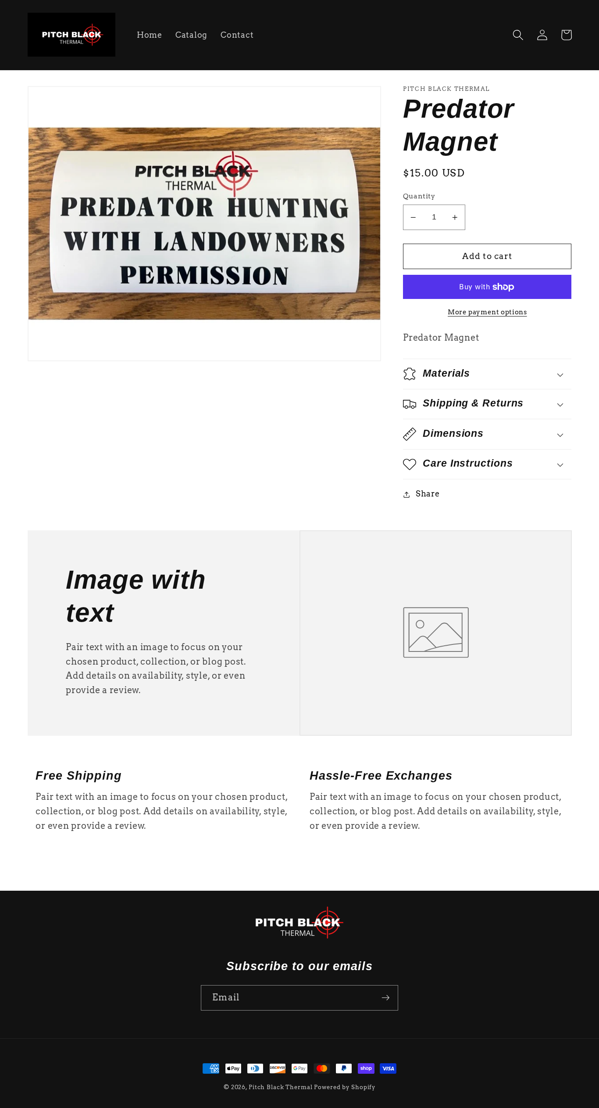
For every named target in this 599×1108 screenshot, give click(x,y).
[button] (518, 35)
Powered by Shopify (344, 1087)
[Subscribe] (386, 998)
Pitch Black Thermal (281, 1087)
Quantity (419, 196)
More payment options (487, 312)
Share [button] (428, 494)
